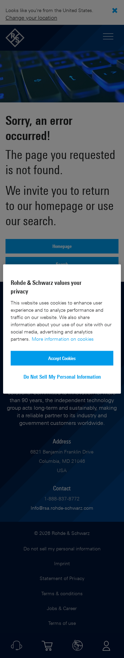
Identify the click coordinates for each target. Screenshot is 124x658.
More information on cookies (63, 339)
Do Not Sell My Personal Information (62, 376)
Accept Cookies (62, 358)
